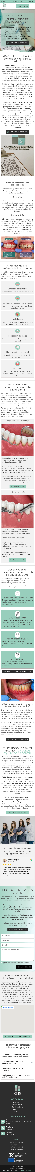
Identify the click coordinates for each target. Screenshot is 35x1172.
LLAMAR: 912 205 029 (18, 929)
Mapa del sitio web (16, 1149)
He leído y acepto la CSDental (16, 963)
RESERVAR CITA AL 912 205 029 (18, 1036)
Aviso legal (13, 1145)
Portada (8, 15)
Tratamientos (16, 15)
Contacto (15, 1111)
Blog (14, 1109)
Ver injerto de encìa (17, 560)
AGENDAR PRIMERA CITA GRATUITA (18, 671)
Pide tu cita (22, 6)
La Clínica (15, 1102)
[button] (17, 1055)
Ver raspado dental (17, 486)
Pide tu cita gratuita (19, 43)
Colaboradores (17, 1107)
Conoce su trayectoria (17, 812)
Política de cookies (16, 1142)
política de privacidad (22, 962)
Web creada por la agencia (17, 1170)
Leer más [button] (6, 876)
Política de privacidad (17, 1147)
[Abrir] (32, 6)
